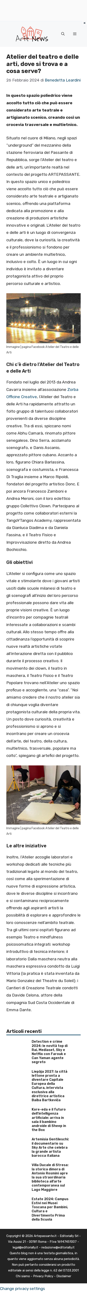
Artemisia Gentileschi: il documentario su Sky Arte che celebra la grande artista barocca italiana (50, 1147)
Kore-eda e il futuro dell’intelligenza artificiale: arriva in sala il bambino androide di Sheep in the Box (49, 1119)
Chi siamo (23, 1276)
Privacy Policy (43, 1276)
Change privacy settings (22, 1288)
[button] (63, 34)
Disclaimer (63, 1276)
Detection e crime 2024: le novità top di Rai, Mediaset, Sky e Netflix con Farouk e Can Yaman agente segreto (50, 1051)
